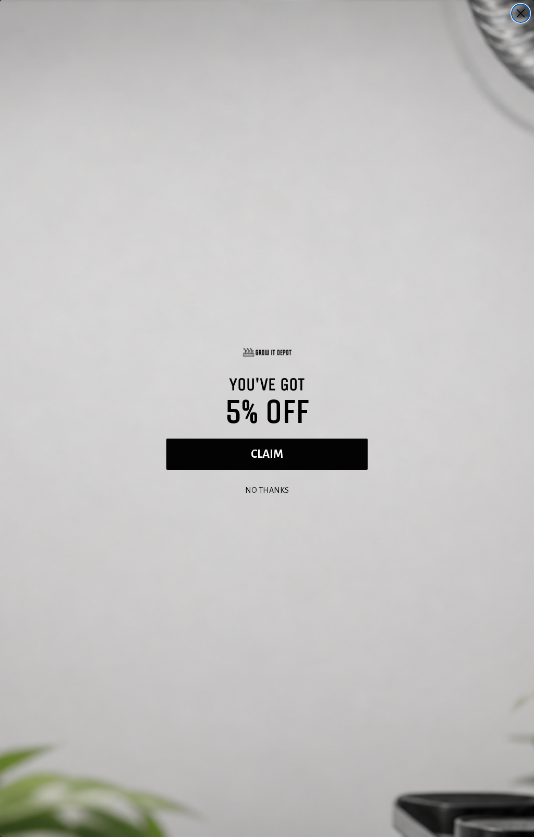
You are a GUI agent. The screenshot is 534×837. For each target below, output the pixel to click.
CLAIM (267, 454)
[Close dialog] (521, 13)
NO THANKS (267, 489)
